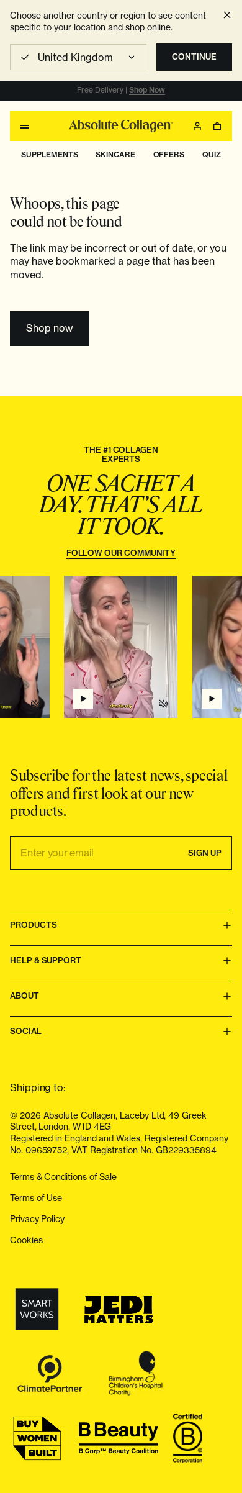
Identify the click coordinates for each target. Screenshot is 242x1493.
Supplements (49, 154)
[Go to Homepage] (121, 126)
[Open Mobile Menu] (25, 126)
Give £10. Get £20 (149, 90)
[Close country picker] (227, 15)
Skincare (115, 154)
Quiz (211, 154)
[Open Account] (197, 126)
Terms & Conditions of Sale (63, 1176)
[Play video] (83, 699)
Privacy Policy (37, 1219)
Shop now (49, 328)
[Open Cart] (217, 126)
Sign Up (205, 853)
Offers (169, 154)
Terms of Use (36, 1197)
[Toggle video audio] (163, 704)
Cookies (26, 1240)
